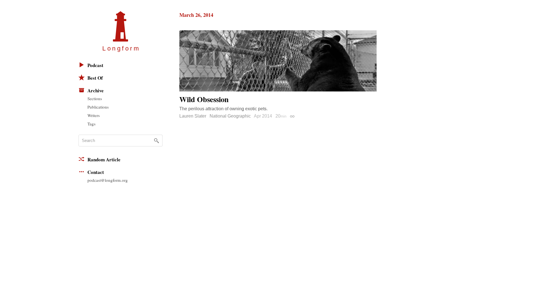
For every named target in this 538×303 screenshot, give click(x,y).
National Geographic (230, 116)
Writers (93, 115)
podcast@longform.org (107, 180)
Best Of (95, 77)
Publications (98, 107)
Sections (94, 98)
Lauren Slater (192, 116)
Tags (91, 124)
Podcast (95, 65)
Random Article (103, 159)
